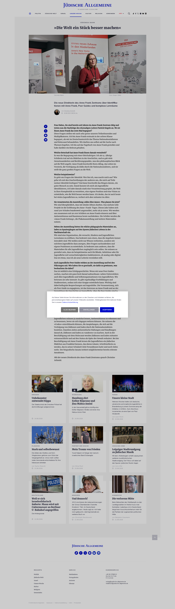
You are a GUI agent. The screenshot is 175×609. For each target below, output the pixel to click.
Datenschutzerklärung (70, 302)
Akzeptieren (107, 310)
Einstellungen (89, 310)
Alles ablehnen (69, 310)
